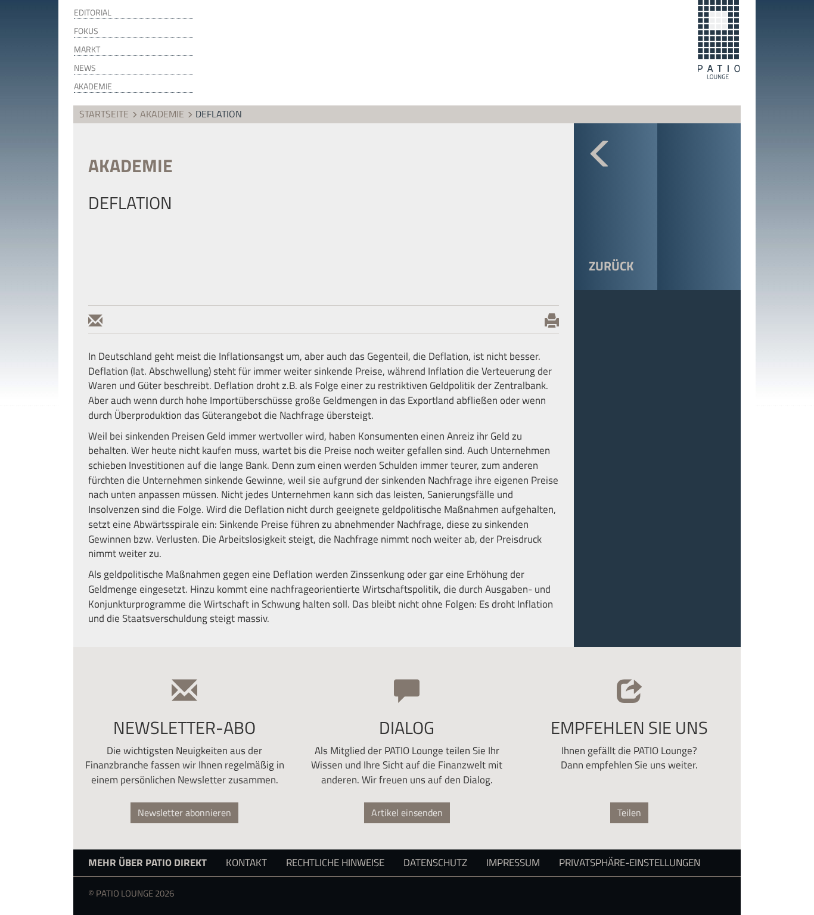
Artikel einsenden (407, 812)
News (85, 68)
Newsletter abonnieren (184, 812)
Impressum (513, 862)
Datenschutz (435, 862)
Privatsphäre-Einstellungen (629, 862)
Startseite (104, 114)
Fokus (86, 31)
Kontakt (246, 862)
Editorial (92, 12)
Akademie (93, 86)
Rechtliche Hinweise (335, 862)
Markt (87, 49)
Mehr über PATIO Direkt (147, 862)
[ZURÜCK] (615, 165)
